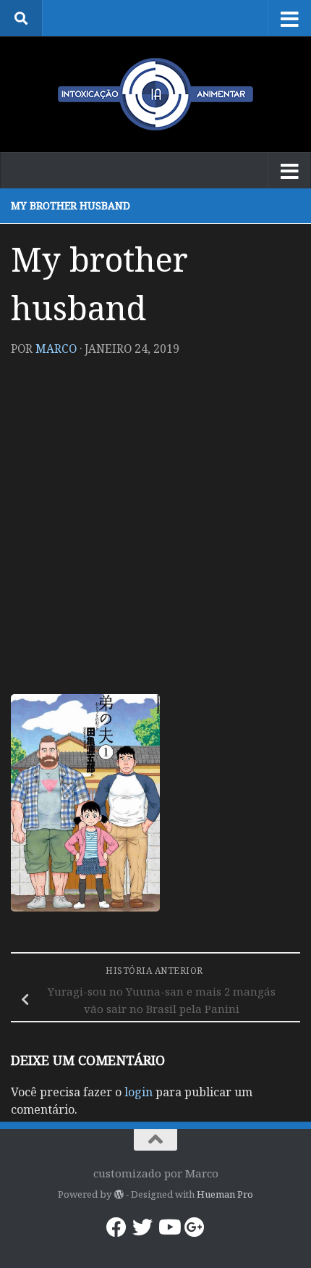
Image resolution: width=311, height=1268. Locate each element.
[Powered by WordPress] (118, 1194)
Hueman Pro (225, 1194)
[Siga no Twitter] (142, 1227)
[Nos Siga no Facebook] (116, 1227)
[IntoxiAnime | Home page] (155, 94)
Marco (56, 348)
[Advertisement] (155, 531)
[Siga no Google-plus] (194, 1227)
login (138, 1092)
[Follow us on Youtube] (168, 1227)
